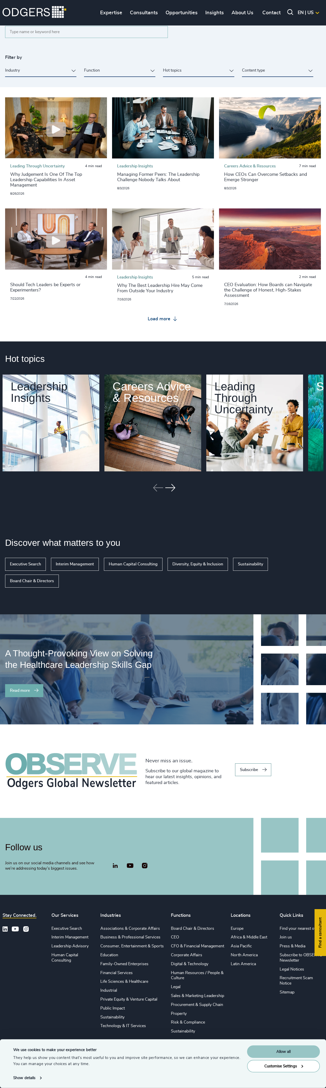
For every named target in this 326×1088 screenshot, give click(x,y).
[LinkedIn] (115, 866)
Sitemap (287, 992)
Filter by (13, 57)
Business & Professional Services (130, 937)
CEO (175, 937)
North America (244, 955)
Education (109, 955)
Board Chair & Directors (32, 581)
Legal (176, 987)
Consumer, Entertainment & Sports (132, 946)
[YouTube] (130, 866)
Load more (160, 319)
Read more (20, 690)
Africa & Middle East (249, 937)
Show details (24, 1078)
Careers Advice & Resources (152, 392)
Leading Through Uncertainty (243, 398)
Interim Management (75, 564)
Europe (237, 928)
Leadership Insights (39, 392)
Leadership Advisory (70, 946)
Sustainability (250, 564)
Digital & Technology (189, 964)
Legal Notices (292, 969)
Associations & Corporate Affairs (130, 928)
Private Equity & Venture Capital (128, 999)
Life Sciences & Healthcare (124, 981)
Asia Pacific (241, 946)
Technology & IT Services (123, 1026)
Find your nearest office (301, 928)
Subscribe (249, 770)
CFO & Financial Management (197, 946)
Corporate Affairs (186, 955)
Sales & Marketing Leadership (197, 996)
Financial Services (116, 973)
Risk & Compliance (188, 1022)
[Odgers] (34, 12)
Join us (286, 937)
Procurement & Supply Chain (197, 1005)
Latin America (243, 964)
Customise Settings (280, 1066)
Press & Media (292, 946)
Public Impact (112, 1008)
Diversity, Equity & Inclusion (197, 564)
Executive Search (25, 564)
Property (179, 1014)
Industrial (108, 990)
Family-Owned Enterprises (124, 964)
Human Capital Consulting (133, 564)
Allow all (283, 1052)
